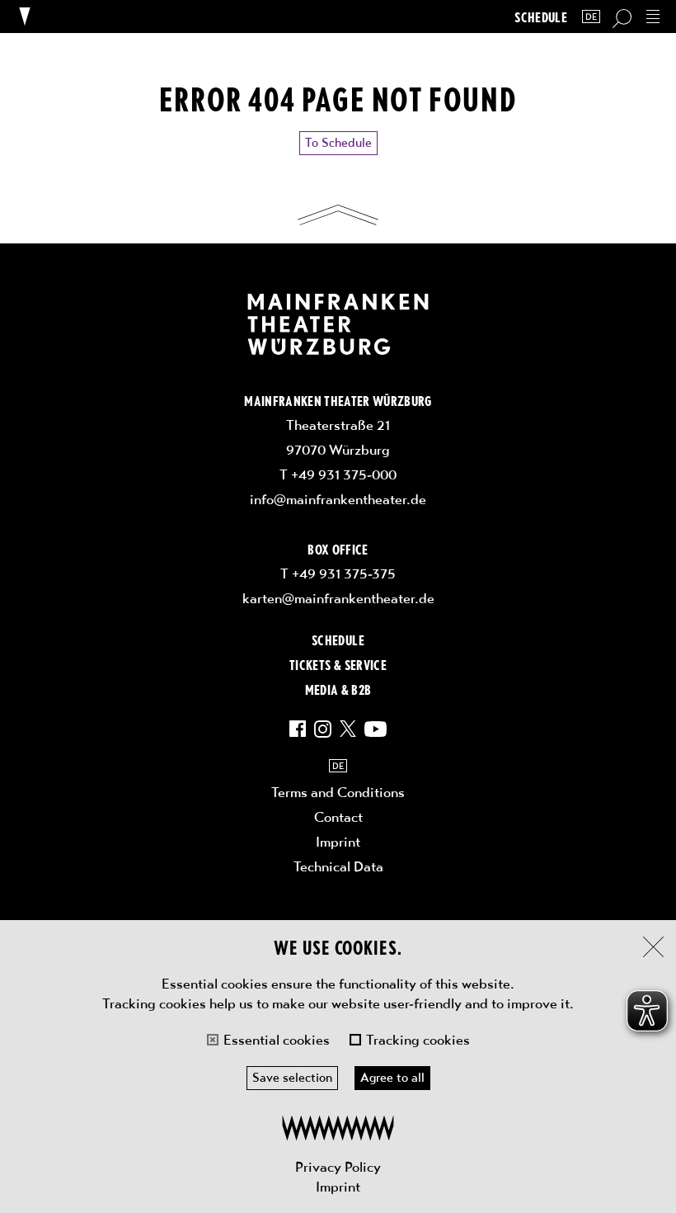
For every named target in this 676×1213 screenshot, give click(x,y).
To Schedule (338, 143)
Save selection (292, 1077)
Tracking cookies (418, 1040)
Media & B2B (338, 689)
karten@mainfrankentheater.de (338, 598)
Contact (338, 817)
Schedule (540, 17)
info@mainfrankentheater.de (338, 499)
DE (591, 17)
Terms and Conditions (338, 792)
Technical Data (338, 866)
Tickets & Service (338, 664)
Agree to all (392, 1077)
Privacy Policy (338, 1167)
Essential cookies (276, 1040)
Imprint (338, 1187)
